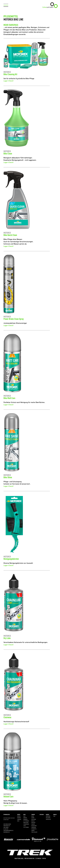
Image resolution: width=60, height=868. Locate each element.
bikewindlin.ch (7, 832)
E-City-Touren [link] (26, 827)
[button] (6, 5)
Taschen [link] (33, 824)
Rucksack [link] (33, 822)
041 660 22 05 (6, 829)
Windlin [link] (54, 814)
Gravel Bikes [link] (25, 822)
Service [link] (18, 814)
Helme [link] (32, 816)
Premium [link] (19, 817)
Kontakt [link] (47, 814)
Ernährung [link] (33, 827)
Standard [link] (19, 819)
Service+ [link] (19, 816)
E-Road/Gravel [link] (26, 824)
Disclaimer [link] (48, 817)
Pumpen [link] (32, 830)
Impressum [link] (48, 816)
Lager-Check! (9, 81)
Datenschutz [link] (48, 819)
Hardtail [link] (25, 817)
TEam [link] (54, 816)
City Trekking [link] (26, 821)
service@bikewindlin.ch (8, 830)
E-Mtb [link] (24, 825)
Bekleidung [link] (33, 819)
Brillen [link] (32, 821)
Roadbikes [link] (25, 819)
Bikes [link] (24, 814)
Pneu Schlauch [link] (34, 832)
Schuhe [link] (32, 817)
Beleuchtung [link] (34, 825)
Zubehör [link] (33, 814)
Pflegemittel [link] (34, 829)
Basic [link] (18, 821)
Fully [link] (24, 816)
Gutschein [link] (42, 814)
